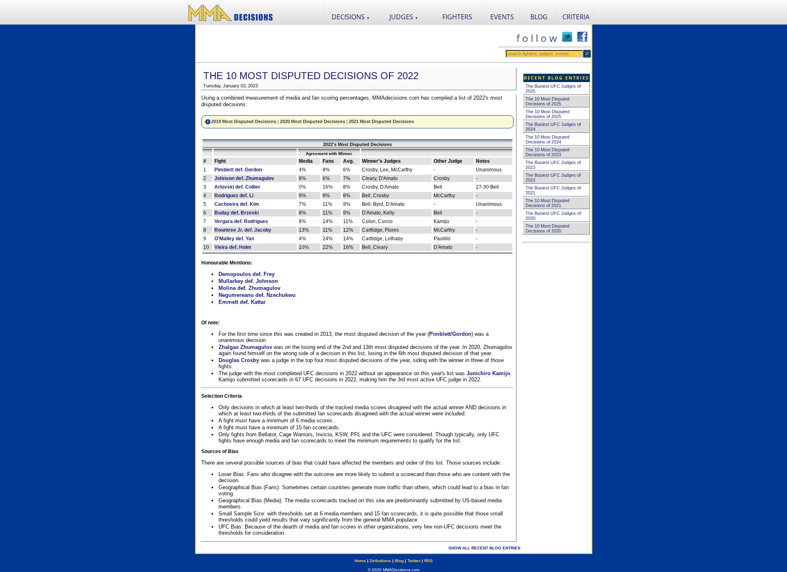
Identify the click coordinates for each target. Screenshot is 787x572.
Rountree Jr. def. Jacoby (242, 230)
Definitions (380, 560)
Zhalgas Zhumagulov (245, 347)
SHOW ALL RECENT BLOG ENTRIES (484, 548)
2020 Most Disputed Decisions (312, 121)
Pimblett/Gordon (450, 334)
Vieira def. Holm (232, 247)
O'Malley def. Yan (234, 239)
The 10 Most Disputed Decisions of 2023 (547, 152)
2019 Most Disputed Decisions (243, 121)
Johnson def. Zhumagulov (244, 178)
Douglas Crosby (238, 360)
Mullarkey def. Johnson (248, 281)
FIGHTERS (457, 16)
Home (360, 560)
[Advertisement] (347, 43)
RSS (428, 560)
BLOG (539, 16)
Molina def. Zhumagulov (249, 288)
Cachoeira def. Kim (236, 204)
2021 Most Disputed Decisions (381, 121)
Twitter (414, 560)
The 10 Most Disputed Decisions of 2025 (547, 101)
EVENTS (502, 16)
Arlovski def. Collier (237, 187)
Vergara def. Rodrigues (241, 221)
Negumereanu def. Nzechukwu (257, 295)
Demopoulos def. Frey (246, 274)
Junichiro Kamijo (488, 373)
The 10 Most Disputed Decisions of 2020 (547, 228)
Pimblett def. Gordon (238, 170)
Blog (399, 560)
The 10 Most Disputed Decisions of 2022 (311, 75)
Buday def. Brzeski (236, 213)
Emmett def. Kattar (242, 302)
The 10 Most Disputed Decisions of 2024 (547, 139)
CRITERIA (575, 16)
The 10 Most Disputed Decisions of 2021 (547, 203)
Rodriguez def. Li (233, 195)
